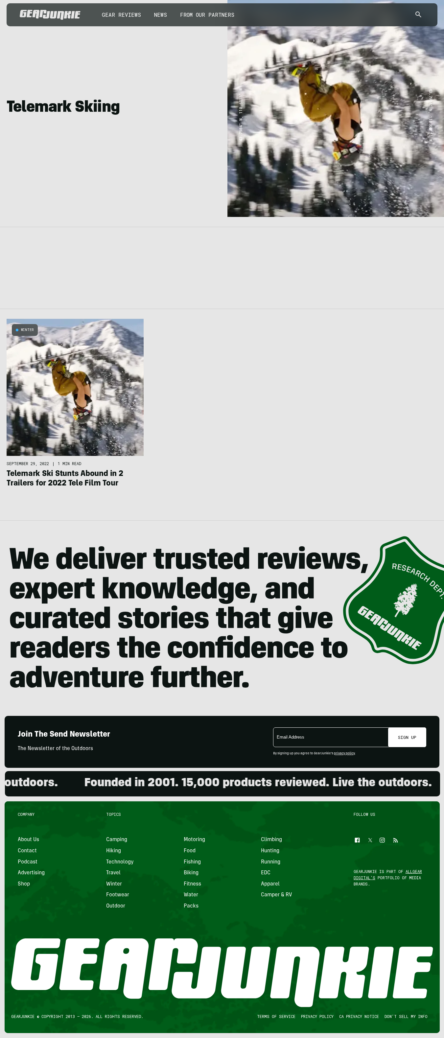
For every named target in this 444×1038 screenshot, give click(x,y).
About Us (28, 840)
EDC (265, 873)
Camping (116, 840)
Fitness (192, 884)
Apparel (270, 884)
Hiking (113, 851)
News (160, 14)
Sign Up (407, 737)
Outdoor (115, 906)
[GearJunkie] (50, 15)
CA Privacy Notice (359, 1016)
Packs (190, 906)
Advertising (31, 873)
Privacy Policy (317, 1016)
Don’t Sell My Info (405, 1016)
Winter (27, 330)
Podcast (27, 862)
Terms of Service (276, 1016)
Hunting (270, 851)
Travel (113, 873)
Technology (120, 862)
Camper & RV (276, 895)
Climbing (271, 840)
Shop (24, 884)
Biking (190, 873)
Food (189, 851)
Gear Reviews (121, 14)
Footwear (117, 895)
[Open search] (418, 15)
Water (190, 895)
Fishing (191, 862)
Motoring (194, 840)
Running (270, 862)
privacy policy (344, 753)
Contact (27, 851)
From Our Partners (207, 14)
